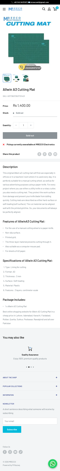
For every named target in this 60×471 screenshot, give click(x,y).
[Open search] (43, 9)
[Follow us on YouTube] (15, 452)
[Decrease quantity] (16, 125)
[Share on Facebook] (39, 154)
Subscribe (12, 429)
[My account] (49, 9)
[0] (55, 9)
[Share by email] (55, 154)
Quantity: (7, 125)
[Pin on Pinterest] (45, 154)
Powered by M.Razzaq (11, 465)
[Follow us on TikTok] (21, 452)
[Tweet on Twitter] (50, 154)
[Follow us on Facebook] (5, 452)
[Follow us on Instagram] (10, 452)
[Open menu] (4, 9)
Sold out (30, 135)
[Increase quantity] (31, 125)
